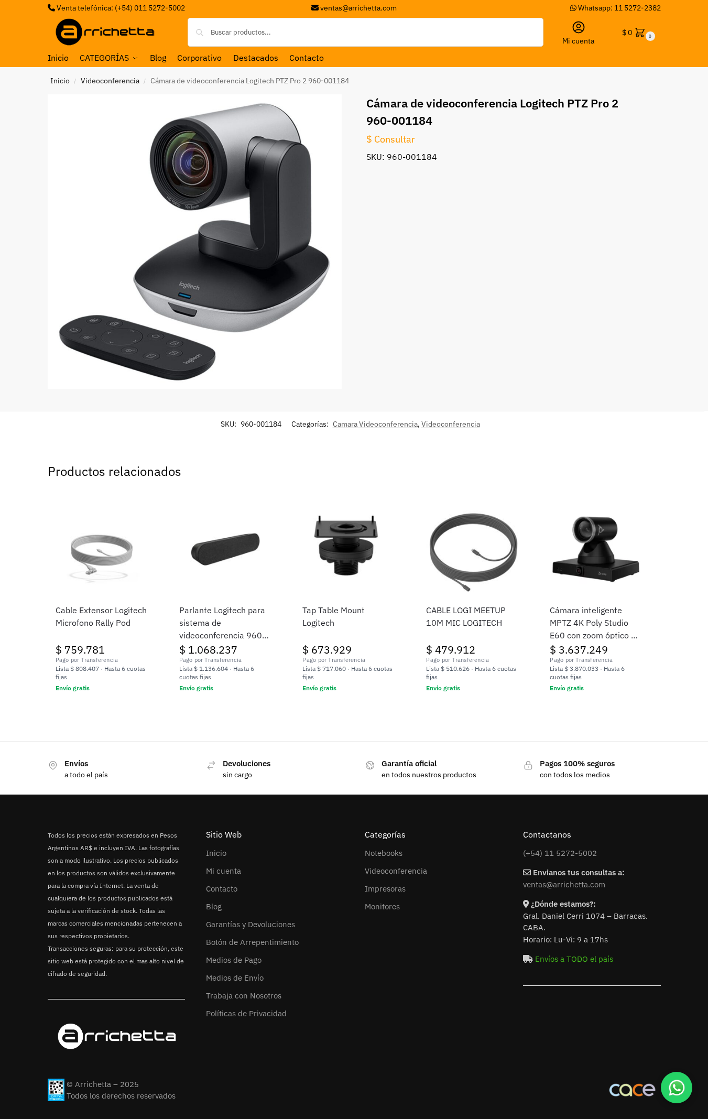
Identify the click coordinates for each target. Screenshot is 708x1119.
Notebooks (383, 853)
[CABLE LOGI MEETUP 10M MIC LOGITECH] (472, 549)
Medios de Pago (234, 960)
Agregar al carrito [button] (101, 710)
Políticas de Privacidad (246, 1013)
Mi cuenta (578, 41)
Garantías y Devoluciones (250, 924)
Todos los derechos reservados (121, 1096)
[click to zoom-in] (195, 241)
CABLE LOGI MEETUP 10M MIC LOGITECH (466, 616)
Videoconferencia (110, 80)
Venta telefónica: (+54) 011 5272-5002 (120, 8)
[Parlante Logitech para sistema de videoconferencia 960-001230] (225, 549)
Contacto (221, 889)
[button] (637, 32)
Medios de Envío (235, 978)
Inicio (60, 80)
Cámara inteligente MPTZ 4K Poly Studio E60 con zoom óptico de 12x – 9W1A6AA (595, 623)
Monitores (382, 906)
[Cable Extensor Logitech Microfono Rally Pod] (102, 549)
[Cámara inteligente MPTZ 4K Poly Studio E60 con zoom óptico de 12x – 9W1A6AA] (596, 549)
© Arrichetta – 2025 (103, 1084)
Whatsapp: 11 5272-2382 (618, 8)
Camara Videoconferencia (375, 424)
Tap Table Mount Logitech (333, 616)
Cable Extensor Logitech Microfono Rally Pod (101, 616)
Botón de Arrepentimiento (252, 942)
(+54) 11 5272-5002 (560, 853)
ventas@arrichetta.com (358, 8)
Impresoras (385, 889)
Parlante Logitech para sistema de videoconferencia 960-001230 (222, 623)
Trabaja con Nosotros (243, 996)
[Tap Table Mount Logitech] (348, 549)
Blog (214, 906)
